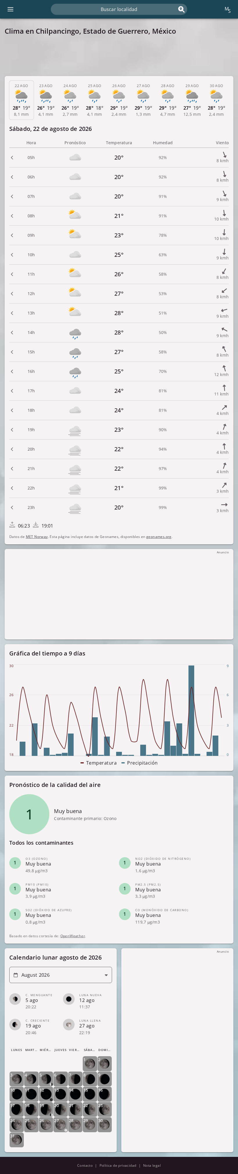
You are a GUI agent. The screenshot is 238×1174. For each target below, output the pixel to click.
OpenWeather (72, 935)
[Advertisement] (119, 56)
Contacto (85, 1165)
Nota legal (152, 1165)
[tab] (21, 100)
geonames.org (159, 536)
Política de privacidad (118, 1165)
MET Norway (37, 536)
